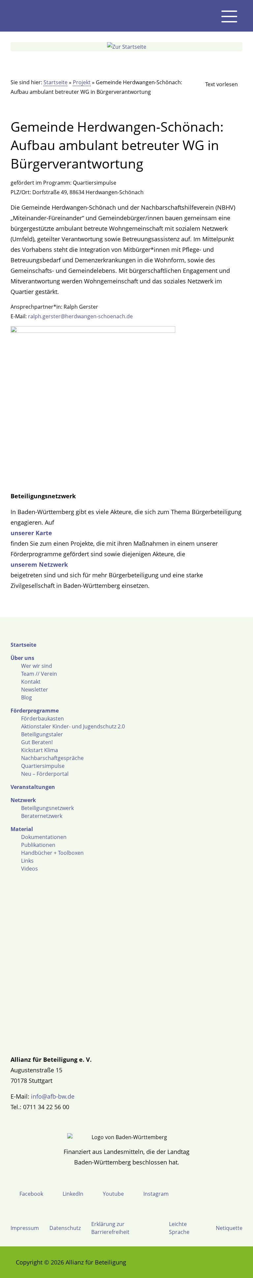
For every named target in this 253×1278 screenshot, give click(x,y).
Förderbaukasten (42, 718)
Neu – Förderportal (45, 773)
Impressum (25, 1228)
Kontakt (31, 681)
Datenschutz (65, 1228)
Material (22, 829)
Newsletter (34, 689)
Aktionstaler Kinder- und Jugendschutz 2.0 (73, 726)
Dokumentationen (44, 837)
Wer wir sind (36, 665)
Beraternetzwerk (41, 816)
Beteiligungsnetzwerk (47, 808)
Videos (29, 868)
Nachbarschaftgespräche (52, 758)
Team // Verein (39, 673)
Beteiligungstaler (42, 734)
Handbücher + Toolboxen (52, 852)
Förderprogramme (35, 710)
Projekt (82, 82)
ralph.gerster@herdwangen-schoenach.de (80, 316)
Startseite (55, 82)
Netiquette (229, 1228)
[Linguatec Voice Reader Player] (216, 84)
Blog (26, 697)
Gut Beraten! (37, 742)
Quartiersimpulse (43, 765)
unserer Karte (31, 533)
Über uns (22, 658)
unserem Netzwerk (39, 564)
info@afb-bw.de (52, 1096)
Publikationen (38, 844)
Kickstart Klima (39, 750)
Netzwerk (23, 800)
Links (27, 860)
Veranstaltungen (33, 787)
